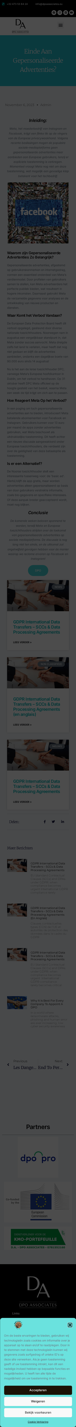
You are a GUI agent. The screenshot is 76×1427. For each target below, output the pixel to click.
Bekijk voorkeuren (38, 1412)
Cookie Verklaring (38, 1421)
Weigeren (38, 1401)
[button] (70, 1325)
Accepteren (38, 1390)
